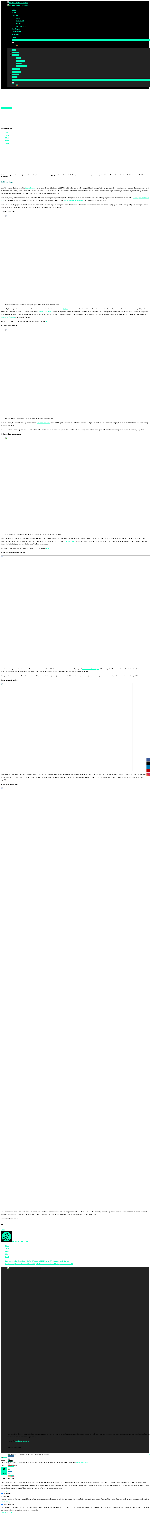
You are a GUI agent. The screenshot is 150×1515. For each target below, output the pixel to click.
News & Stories (6, 108)
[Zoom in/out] (6, 1457)
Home (14, 10)
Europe (18, 23)
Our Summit (16, 32)
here (47, 321)
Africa (18, 18)
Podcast (14, 37)
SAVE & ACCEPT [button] (7, 1513)
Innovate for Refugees (8, 317)
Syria (3, 1230)
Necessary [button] (4, 1491)
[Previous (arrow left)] (2, 1460)
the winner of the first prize (90, 669)
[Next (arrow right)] (4, 1460)
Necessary (7, 1493)
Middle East (20, 21)
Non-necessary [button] (5, 1502)
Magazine (15, 34)
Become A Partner (18, 40)
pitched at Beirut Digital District (74, 200)
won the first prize (45, 311)
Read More (84, 1462)
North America (20, 26)
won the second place (43, 423)
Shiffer (65, 309)
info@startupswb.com (22, 1441)
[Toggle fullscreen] (4, 1457)
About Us (15, 12)
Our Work (15, 15)
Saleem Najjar (69, 541)
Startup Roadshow (31, 188)
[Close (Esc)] (2, 1457)
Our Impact (16, 29)
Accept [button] (78, 1462)
